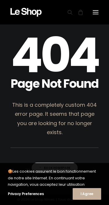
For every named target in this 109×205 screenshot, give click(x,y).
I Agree (87, 193)
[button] (95, 12)
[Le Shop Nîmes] (26, 12)
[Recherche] (67, 12)
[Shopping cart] (78, 12)
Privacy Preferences (26, 193)
